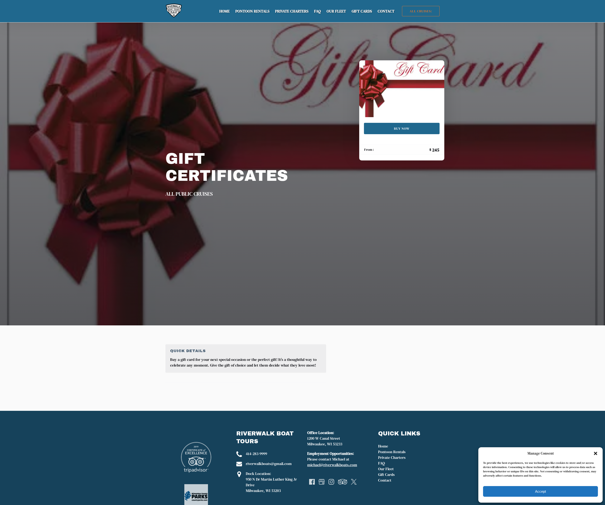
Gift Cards (362, 11)
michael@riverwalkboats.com (332, 464)
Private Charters (291, 11)
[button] (595, 453)
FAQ (317, 11)
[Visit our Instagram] (331, 482)
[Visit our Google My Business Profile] (322, 482)
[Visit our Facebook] (312, 482)
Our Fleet (336, 11)
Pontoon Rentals (252, 11)
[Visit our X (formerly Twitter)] (354, 482)
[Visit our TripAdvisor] (342, 482)
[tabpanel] (401, 88)
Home (224, 11)
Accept (540, 491)
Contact (386, 11)
